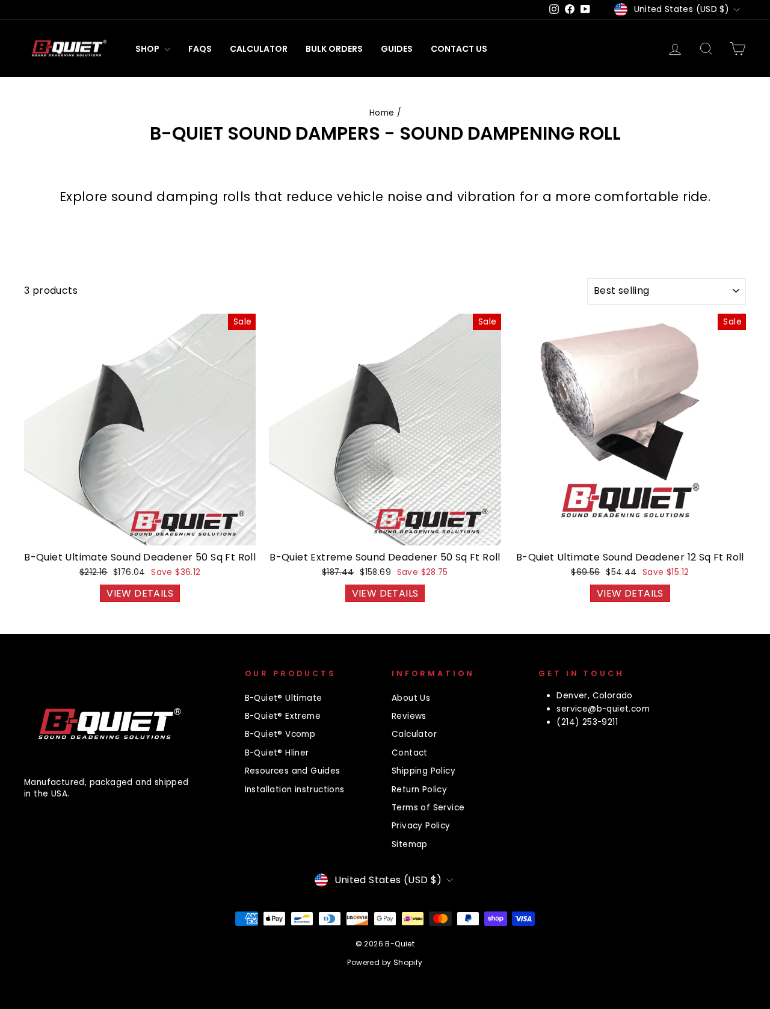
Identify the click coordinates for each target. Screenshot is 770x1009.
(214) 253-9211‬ (587, 722)
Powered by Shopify (384, 962)
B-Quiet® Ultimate (283, 698)
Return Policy (419, 789)
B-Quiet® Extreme (283, 716)
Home (382, 113)
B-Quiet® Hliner (277, 753)
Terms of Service (428, 807)
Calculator (259, 49)
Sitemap (410, 844)
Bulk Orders (334, 49)
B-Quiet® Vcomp (280, 734)
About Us (411, 698)
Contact (410, 753)
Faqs (200, 49)
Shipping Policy (423, 771)
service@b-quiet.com (603, 709)
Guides (397, 49)
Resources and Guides (292, 771)
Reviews (409, 716)
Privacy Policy (421, 825)
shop (148, 49)
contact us (459, 49)
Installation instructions (295, 789)
